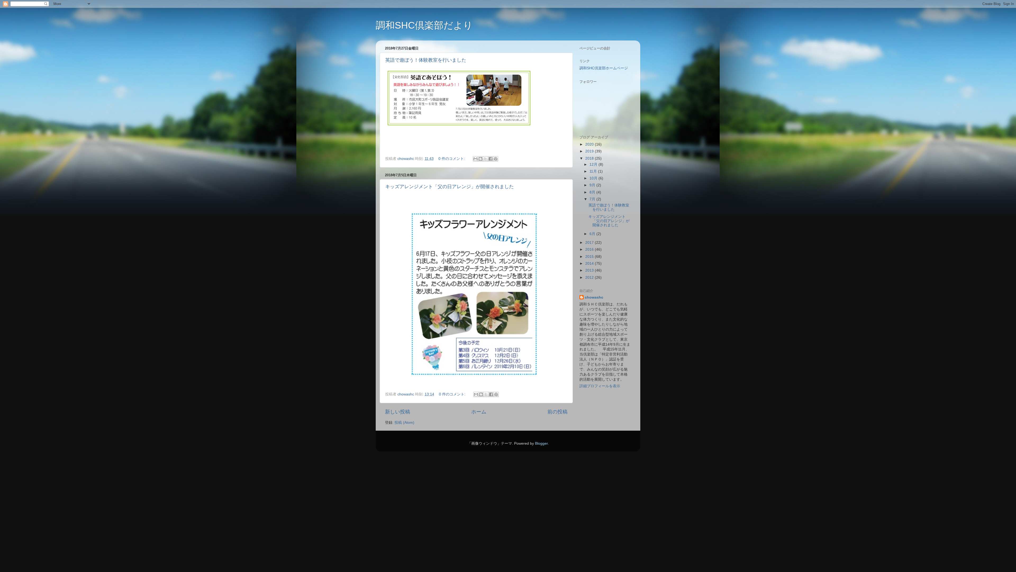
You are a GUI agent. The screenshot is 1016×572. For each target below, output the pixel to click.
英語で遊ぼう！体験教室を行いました (425, 60)
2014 (590, 263)
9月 (592, 185)
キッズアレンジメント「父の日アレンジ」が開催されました (449, 186)
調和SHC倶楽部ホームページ (603, 68)
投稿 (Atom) (404, 423)
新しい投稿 (397, 412)
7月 (592, 199)
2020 (590, 144)
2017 (590, 243)
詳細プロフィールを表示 (599, 386)
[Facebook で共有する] (490, 158)
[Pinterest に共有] (495, 158)
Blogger (541, 443)
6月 (592, 234)
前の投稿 (557, 412)
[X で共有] (485, 158)
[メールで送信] (475, 158)
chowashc (594, 297)
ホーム (478, 412)
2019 (590, 151)
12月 (593, 164)
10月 (593, 178)
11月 (593, 171)
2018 (590, 158)
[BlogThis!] (480, 158)
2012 (590, 278)
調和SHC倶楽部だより (424, 25)
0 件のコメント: (452, 159)
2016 (590, 249)
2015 (590, 257)
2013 (590, 270)
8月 (592, 192)
